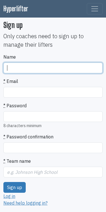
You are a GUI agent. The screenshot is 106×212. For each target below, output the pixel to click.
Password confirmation (28, 137)
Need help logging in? (25, 203)
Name (9, 57)
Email (10, 81)
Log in (9, 196)
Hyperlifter (15, 9)
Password (15, 105)
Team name (17, 161)
